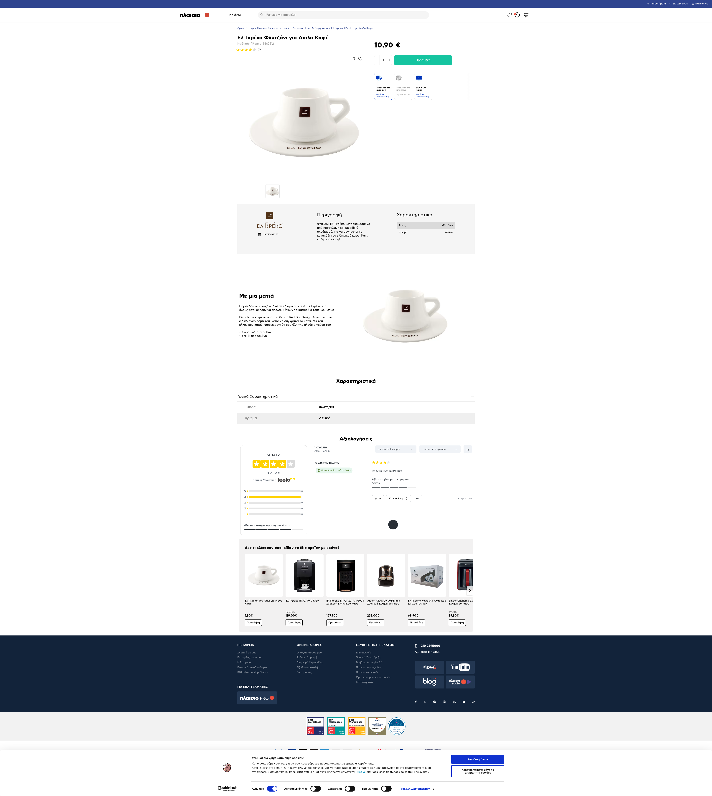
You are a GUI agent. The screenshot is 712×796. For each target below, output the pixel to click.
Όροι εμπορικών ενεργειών (373, 677)
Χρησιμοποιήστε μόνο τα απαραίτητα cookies (478, 771)
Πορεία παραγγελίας (369, 667)
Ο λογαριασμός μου (309, 652)
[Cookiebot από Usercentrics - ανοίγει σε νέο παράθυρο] (227, 789)
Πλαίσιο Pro (701, 4)
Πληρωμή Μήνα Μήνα (310, 662)
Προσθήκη (423, 60)
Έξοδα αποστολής (308, 667)
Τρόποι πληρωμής (307, 657)
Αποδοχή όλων (478, 759)
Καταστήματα (658, 4)
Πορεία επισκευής (367, 672)
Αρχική (241, 28)
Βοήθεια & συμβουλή (369, 662)
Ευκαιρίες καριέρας (249, 657)
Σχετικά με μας (246, 652)
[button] (242, 590)
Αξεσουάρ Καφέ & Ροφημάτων (310, 28)
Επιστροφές (304, 672)
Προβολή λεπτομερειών (414, 788)
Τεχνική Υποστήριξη (368, 657)
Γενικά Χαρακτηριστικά (356, 396)
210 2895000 (430, 645)
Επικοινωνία (363, 652)
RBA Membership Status (252, 672)
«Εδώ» (362, 771)
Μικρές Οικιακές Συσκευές (263, 28)
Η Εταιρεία (244, 662)
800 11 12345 (430, 652)
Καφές (285, 28)
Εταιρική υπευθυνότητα (252, 667)
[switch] (315, 789)
